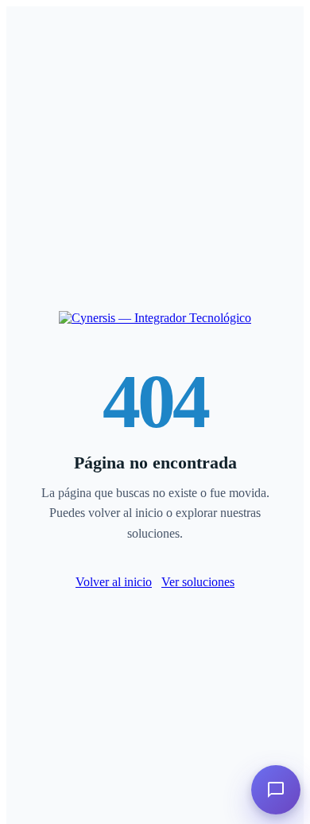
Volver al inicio (114, 582)
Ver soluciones (197, 582)
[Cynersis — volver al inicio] (155, 318)
